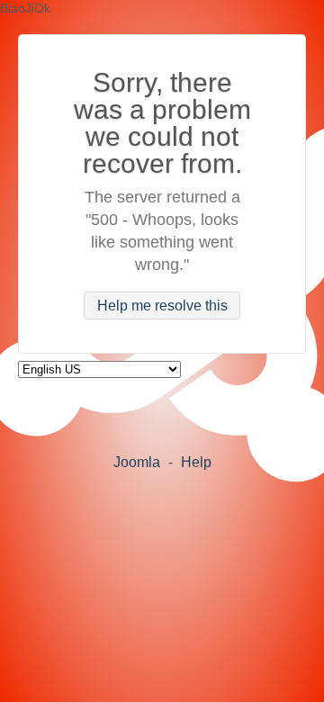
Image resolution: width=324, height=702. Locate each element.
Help (196, 462)
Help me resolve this (162, 305)
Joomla (136, 462)
